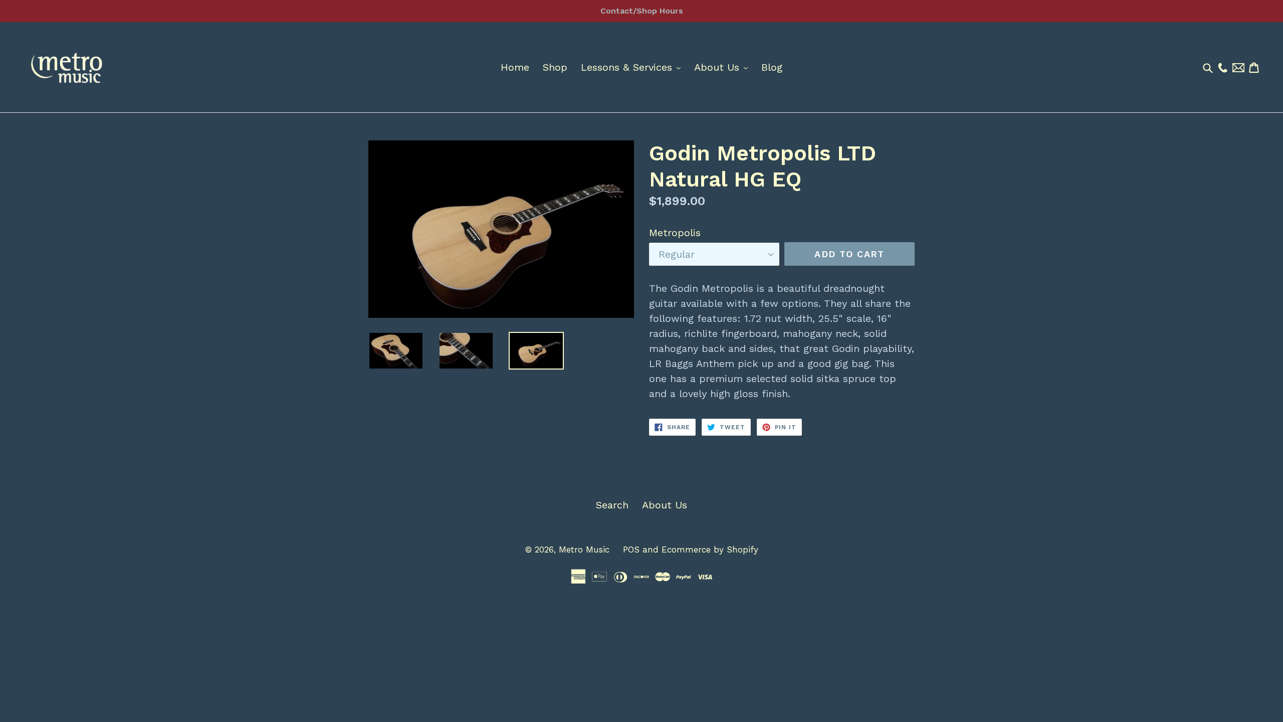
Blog (771, 67)
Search (612, 505)
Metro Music (584, 550)
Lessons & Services (633, 67)
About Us (723, 67)
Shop (555, 67)
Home (515, 67)
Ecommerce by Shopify (710, 550)
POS (631, 550)
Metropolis (675, 233)
